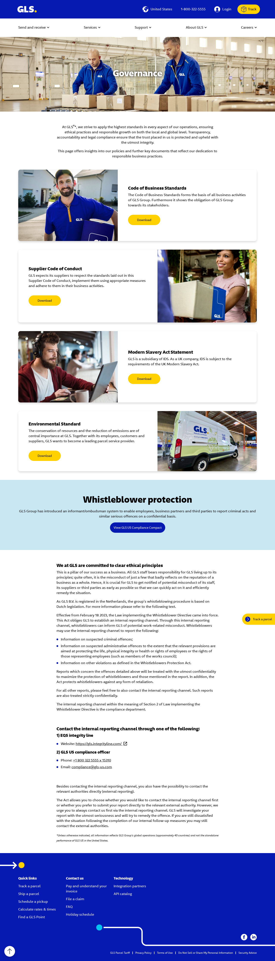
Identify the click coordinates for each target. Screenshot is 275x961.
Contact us (75, 878)
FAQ (69, 906)
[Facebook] (244, 937)
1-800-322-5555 (193, 9)
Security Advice (247, 952)
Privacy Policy (143, 952)
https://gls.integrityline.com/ (99, 743)
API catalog (123, 894)
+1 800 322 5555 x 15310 (92, 760)
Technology (123, 878)
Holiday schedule (80, 914)
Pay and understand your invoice (86, 888)
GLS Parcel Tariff (120, 952)
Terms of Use (165, 952)
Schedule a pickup (33, 901)
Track (252, 9)
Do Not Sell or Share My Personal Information (205, 952)
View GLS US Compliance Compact (138, 528)
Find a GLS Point (31, 917)
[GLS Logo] (27, 9)
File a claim (75, 899)
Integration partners (130, 886)
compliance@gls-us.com (92, 767)
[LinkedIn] (253, 937)
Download (144, 220)
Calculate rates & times (37, 909)
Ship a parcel (28, 894)
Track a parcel (29, 886)
